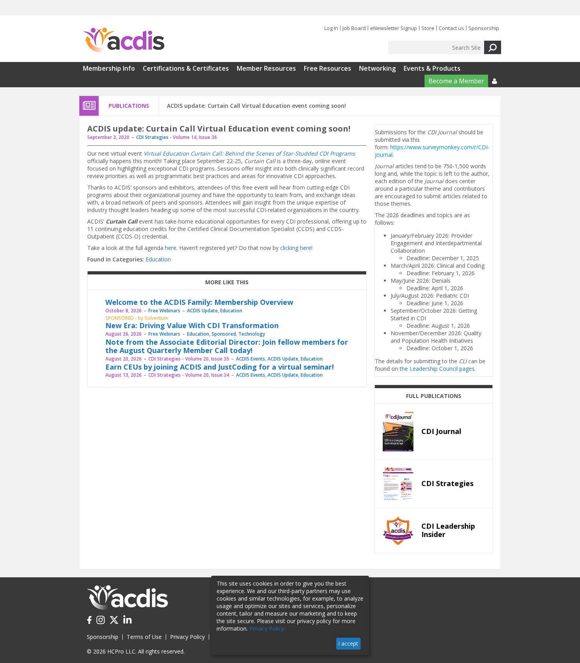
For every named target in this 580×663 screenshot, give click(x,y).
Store (427, 28)
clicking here (295, 248)
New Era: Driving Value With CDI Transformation (192, 325)
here (170, 248)
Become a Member (456, 81)
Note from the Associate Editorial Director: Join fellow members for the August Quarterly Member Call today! (226, 346)
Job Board (354, 28)
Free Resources (327, 68)
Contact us (451, 28)
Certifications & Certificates (186, 68)
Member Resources (266, 68)
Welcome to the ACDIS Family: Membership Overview (199, 302)
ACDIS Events (250, 358)
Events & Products (432, 68)
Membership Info (109, 68)
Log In (331, 28)
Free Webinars (164, 310)
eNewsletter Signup (393, 28)
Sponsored (223, 334)
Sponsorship (483, 28)
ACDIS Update (202, 310)
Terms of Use (144, 636)
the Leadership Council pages (437, 368)
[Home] (123, 40)
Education (158, 259)
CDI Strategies (152, 137)
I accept (348, 643)
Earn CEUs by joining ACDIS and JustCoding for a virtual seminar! (219, 367)
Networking (377, 68)
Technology (251, 334)
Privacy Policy (187, 636)
